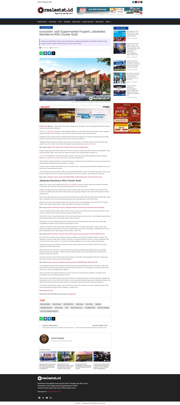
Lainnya (107, 22)
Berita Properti (57, 304)
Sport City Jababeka (71, 184)
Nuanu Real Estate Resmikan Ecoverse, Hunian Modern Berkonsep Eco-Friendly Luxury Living (65, 366)
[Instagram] (141, 2)
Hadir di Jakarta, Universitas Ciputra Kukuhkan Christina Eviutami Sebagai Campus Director (133, 64)
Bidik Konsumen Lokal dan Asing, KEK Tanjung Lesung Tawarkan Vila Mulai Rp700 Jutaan (76, 234)
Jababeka (98, 304)
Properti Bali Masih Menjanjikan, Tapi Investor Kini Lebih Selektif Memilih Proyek (83, 366)
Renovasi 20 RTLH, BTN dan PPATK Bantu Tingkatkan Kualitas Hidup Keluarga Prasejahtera (47, 366)
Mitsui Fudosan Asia (76, 307)
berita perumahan (45, 304)
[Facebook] (133, 2)
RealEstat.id (43, 126)
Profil (60, 22)
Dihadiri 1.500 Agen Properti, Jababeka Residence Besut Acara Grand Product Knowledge (75, 207)
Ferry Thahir (43, 156)
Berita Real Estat (68, 304)
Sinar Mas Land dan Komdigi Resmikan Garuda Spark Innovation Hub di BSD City (133, 76)
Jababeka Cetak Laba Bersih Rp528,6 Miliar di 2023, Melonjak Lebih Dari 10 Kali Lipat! (74, 177)
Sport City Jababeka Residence (49, 311)
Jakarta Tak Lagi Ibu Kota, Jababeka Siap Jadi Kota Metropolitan (67, 147)
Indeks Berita (100, 22)
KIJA (66, 307)
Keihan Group (63, 158)
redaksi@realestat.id (53, 391)
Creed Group (55, 158)
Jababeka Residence (90, 144)
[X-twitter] (136, 2)
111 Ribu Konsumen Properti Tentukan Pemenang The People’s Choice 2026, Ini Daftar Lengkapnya (101, 366)
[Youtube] (139, 2)
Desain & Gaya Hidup (88, 22)
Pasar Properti (42, 22)
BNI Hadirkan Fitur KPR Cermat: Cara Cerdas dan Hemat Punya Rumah (133, 33)
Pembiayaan (67, 22)
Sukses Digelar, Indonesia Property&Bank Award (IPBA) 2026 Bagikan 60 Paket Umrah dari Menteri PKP (133, 90)
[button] (41, 53)
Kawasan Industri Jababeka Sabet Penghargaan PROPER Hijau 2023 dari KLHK (72, 262)
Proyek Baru (52, 22)
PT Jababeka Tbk (50, 131)
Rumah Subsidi (76, 22)
